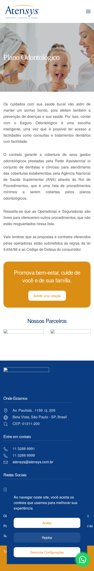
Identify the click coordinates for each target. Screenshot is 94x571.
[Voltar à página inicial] (21, 11)
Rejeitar (47, 537)
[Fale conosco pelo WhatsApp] (83, 559)
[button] (88, 11)
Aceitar (47, 523)
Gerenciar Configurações (47, 552)
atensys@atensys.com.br (33, 461)
